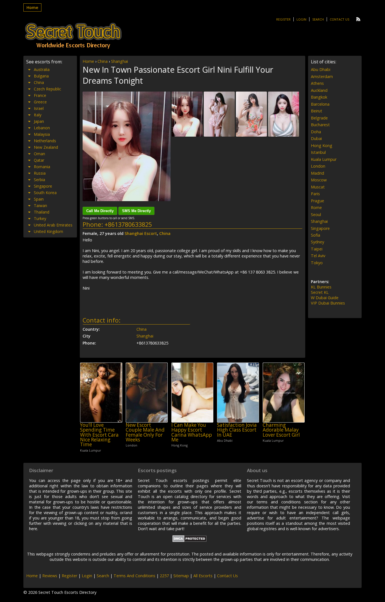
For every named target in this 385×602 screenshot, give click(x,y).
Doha (316, 131)
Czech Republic (47, 89)
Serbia (39, 179)
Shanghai (119, 61)
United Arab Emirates (53, 225)
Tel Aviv (318, 255)
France (40, 95)
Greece (40, 102)
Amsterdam (322, 76)
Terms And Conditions (134, 575)
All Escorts (203, 575)
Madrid (317, 173)
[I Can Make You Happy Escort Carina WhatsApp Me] (192, 392)
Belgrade (319, 118)
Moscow (319, 180)
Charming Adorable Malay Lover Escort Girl (281, 430)
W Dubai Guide (324, 297)
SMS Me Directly (136, 211)
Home (32, 7)
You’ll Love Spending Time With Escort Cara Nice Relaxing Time (99, 435)
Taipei (316, 249)
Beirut (316, 111)
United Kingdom (48, 231)
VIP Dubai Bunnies (328, 303)
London (318, 166)
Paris (315, 193)
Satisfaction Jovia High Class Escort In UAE (237, 430)
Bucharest (320, 124)
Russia (40, 173)
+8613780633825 (128, 224)
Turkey (40, 218)
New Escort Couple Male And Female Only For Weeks (145, 432)
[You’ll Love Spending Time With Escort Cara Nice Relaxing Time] (101, 392)
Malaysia (42, 134)
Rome (316, 207)
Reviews (49, 575)
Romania (42, 166)
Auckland (319, 90)
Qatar (39, 160)
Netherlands (45, 140)
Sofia (315, 235)
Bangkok (319, 97)
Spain (39, 199)
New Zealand (46, 147)
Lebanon (42, 127)
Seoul (316, 214)
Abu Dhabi (320, 69)
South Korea (45, 192)
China (103, 61)
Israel (39, 108)
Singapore (43, 186)
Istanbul (318, 152)
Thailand (41, 212)
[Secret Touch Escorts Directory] (73, 35)
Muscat (318, 187)
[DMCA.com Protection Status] (189, 540)
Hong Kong (321, 145)
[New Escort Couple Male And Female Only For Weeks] (146, 392)
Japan (39, 121)
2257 (164, 575)
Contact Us (339, 19)
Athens (317, 83)
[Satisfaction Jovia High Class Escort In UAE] (238, 392)
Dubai (316, 138)
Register (283, 19)
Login (301, 19)
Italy (37, 114)
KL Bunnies (321, 287)
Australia (42, 69)
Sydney (317, 242)
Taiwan (40, 205)
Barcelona (320, 104)
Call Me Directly (100, 211)
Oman (39, 153)
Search (318, 19)
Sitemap (181, 575)
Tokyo (317, 262)
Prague (317, 200)
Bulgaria (41, 76)
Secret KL (320, 292)
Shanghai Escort (141, 233)
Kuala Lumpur (324, 159)
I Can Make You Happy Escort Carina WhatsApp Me (191, 432)
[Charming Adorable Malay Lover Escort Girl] (283, 392)
